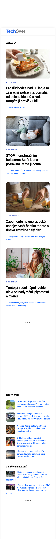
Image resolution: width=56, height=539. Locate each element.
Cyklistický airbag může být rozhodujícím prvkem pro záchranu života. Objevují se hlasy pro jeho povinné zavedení (32, 442)
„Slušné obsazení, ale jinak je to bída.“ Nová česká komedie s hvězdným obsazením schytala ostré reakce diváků (28, 489)
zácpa (8, 306)
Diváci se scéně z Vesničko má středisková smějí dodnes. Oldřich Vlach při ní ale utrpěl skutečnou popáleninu (26, 476)
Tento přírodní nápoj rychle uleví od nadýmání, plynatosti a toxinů (27, 292)
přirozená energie (38, 237)
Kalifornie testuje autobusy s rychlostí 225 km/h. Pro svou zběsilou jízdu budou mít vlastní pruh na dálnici (33, 416)
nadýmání (24, 303)
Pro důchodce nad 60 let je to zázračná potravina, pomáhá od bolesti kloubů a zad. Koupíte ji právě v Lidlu (27, 94)
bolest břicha (20, 170)
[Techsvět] (15, 31)
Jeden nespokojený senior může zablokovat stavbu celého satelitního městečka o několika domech (33, 404)
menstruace (30, 170)
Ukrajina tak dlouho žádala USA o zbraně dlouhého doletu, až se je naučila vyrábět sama (31, 454)
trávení (43, 303)
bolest (11, 170)
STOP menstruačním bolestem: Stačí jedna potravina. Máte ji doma (23, 159)
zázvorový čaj (23, 306)
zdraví (22, 107)
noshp (38, 170)
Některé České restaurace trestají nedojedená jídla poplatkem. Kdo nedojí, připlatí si (31, 428)
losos (11, 107)
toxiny (37, 303)
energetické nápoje (16, 237)
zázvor (16, 107)
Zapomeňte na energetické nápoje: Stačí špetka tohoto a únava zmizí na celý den (27, 225)
